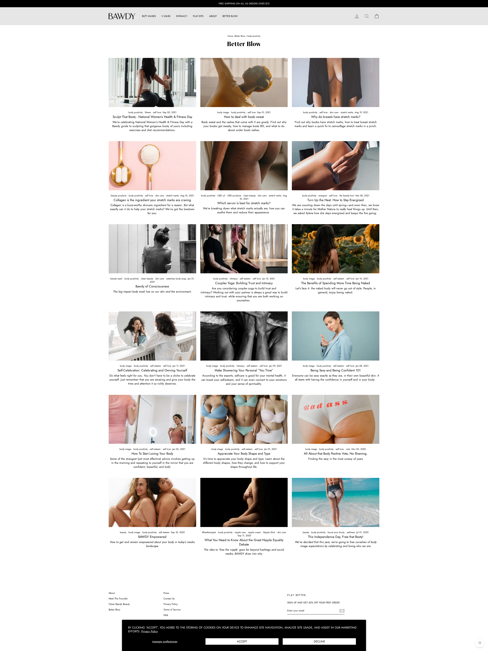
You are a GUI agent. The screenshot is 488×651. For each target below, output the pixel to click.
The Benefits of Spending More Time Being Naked (335, 283)
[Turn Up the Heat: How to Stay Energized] (335, 165)
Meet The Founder (118, 598)
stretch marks (347, 112)
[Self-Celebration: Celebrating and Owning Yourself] (152, 336)
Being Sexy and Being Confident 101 (336, 370)
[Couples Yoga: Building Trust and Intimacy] (244, 248)
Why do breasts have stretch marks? (335, 116)
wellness (351, 532)
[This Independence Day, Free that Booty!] (335, 502)
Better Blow (240, 36)
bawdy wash (116, 278)
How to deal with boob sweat (244, 116)
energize (323, 195)
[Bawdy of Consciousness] (152, 248)
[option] (244, 3)
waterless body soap (176, 278)
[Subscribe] (342, 611)
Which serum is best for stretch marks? (243, 203)
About (112, 593)
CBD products (234, 195)
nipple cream (254, 532)
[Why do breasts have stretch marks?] (335, 82)
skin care (334, 112)
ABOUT (213, 16)
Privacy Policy (149, 631)
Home (231, 36)
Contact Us (169, 598)
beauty (123, 532)
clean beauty (249, 195)
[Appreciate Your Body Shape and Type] (244, 419)
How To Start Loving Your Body (152, 453)
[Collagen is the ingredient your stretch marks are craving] (152, 165)
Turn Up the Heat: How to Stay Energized (335, 200)
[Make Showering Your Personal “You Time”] (244, 336)
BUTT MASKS (149, 16)
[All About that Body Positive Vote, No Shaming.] (335, 419)
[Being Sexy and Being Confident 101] (335, 336)
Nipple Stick (269, 532)
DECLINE (319, 641)
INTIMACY (181, 16)
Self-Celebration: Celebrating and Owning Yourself (152, 370)
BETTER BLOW (230, 16)
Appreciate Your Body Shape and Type (244, 453)
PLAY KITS (198, 16)
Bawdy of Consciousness (152, 286)
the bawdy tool (347, 195)
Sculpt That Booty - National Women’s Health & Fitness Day (152, 116)
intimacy (234, 278)
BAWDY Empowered (152, 536)
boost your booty (336, 532)
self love (157, 112)
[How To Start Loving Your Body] (152, 419)
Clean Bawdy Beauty (119, 604)
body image (223, 112)
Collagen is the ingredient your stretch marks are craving (152, 200)
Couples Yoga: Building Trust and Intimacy (244, 283)
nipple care (240, 532)
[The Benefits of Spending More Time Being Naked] (335, 248)
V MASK (165, 16)
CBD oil (221, 195)
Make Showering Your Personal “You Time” (244, 370)
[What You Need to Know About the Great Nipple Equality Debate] (244, 502)
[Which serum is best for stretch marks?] (244, 165)
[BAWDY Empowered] (152, 502)
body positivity (135, 112)
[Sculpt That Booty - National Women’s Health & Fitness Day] (152, 82)
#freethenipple (209, 532)
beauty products (118, 195)
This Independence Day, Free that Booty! (335, 536)
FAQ (166, 615)
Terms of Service (172, 609)
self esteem (245, 278)
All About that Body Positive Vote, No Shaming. (336, 453)
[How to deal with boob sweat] (244, 82)
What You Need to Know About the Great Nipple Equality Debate (244, 542)
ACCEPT (242, 641)
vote (348, 449)
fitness (148, 112)
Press (166, 593)
